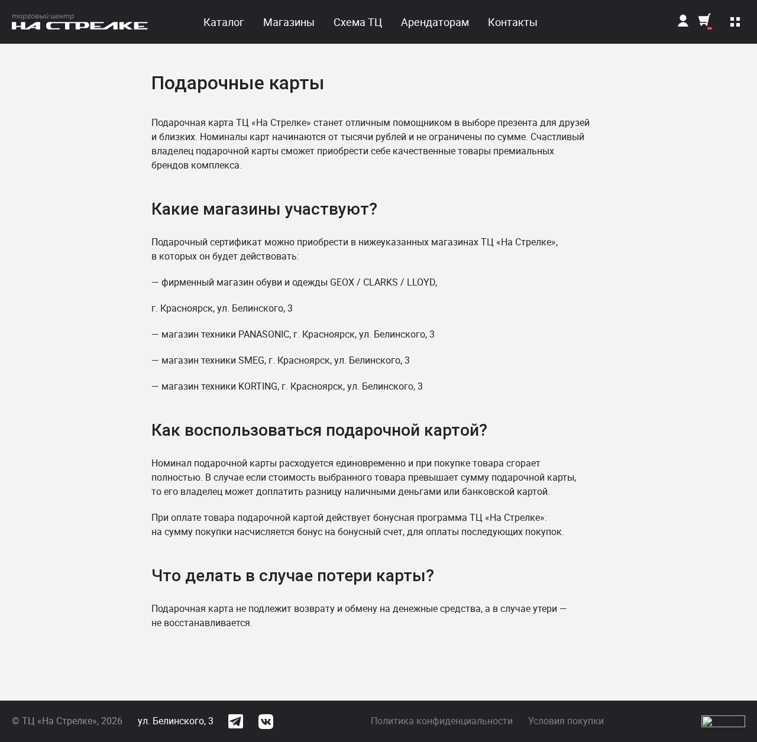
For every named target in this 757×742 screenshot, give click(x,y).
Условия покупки (566, 720)
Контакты (513, 22)
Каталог (223, 22)
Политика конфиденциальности (442, 720)
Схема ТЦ (358, 22)
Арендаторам (435, 22)
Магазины (289, 22)
